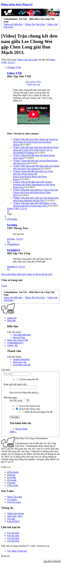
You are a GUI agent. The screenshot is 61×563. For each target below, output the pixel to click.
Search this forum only (29, 409)
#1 (8, 211)
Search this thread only (29, 406)
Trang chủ (12, 318)
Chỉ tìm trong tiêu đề (28, 379)
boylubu (12, 224)
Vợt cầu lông (13, 533)
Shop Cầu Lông (14, 496)
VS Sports (12, 499)
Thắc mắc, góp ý (15, 516)
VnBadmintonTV (15, 342)
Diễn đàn (11, 320)
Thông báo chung (15, 513)
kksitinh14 (13, 250)
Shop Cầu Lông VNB (17, 340)
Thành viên (12, 345)
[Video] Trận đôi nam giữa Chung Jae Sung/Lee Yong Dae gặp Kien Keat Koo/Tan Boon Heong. (35, 142)
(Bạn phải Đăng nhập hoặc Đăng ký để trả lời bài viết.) (27, 274)
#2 (8, 241)
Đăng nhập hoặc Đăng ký (17, 4)
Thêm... (13, 431)
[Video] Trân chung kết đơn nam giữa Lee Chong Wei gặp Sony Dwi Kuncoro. (36, 167)
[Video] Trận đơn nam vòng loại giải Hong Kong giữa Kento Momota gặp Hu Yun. (36, 199)
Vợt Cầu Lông (14, 502)
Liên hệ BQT (13, 521)
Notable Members (21, 359)
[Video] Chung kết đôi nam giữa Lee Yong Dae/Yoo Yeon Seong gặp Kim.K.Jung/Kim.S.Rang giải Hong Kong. (33, 175)
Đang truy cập (19, 362)
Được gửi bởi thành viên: (15, 384)
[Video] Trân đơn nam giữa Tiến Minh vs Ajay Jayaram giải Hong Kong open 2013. (35, 204)
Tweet (4, 286)
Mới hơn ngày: (10, 397)
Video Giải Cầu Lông (27, 59)
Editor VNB (13, 208)
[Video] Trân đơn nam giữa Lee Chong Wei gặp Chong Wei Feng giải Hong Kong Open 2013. (35, 192)
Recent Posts (19, 337)
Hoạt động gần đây (22, 364)
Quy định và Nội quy (17, 551)
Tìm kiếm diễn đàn (22, 334)
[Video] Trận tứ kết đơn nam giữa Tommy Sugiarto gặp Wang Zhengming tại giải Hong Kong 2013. (34, 184)
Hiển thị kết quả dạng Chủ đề (38, 412)
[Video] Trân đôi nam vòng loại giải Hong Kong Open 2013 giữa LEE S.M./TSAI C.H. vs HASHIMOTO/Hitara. (35, 150)
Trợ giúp (11, 518)
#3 (8, 269)
